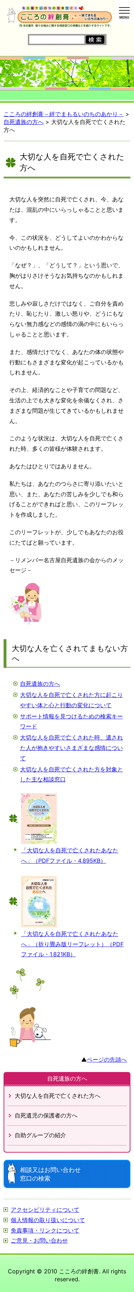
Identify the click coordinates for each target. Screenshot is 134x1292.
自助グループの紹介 (40, 1135)
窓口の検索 (50, 1174)
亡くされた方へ (57, 1095)
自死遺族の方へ (40, 683)
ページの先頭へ (107, 1059)
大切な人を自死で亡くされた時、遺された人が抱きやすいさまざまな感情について (71, 748)
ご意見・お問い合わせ (39, 1240)
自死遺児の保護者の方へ (46, 1115)
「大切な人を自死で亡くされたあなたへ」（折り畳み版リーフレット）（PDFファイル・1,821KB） (72, 944)
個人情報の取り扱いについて (48, 1220)
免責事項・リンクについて (45, 1230)
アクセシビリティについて (45, 1209)
